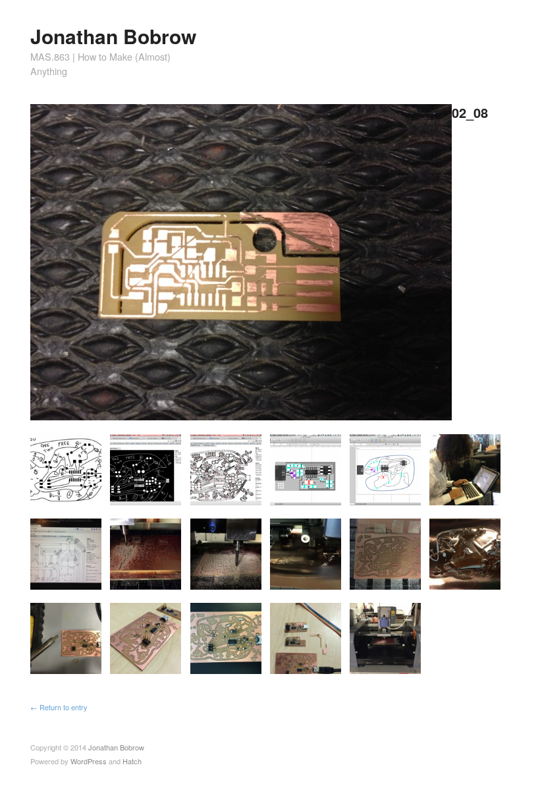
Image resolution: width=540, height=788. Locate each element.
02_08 (470, 112)
